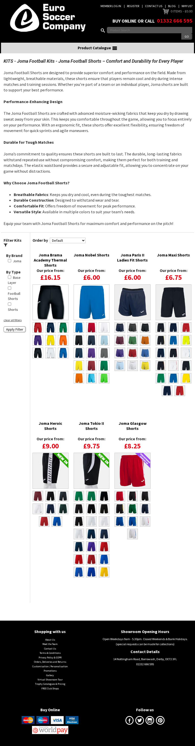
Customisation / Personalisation (50, 666)
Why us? (187, 6)
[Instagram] (149, 721)
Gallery (50, 675)
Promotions (50, 670)
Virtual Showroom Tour (50, 679)
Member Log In (111, 6)
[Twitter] (139, 721)
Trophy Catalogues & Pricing (50, 684)
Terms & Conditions (50, 653)
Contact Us (153, 6)
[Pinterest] (160, 721)
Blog (172, 6)
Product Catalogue (94, 47)
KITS (8, 61)
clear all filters (13, 320)
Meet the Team (50, 644)
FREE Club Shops (50, 688)
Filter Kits (13, 240)
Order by (40, 240)
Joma (17, 261)
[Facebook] (129, 721)
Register (133, 6)
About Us (50, 639)
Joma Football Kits (36, 61)
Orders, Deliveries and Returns (50, 661)
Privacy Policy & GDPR (50, 657)
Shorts (13, 309)
